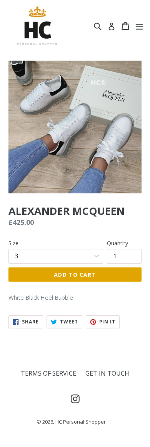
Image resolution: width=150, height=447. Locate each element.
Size (13, 243)
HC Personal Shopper (80, 421)
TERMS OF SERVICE (48, 373)
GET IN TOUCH (107, 373)
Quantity (117, 243)
